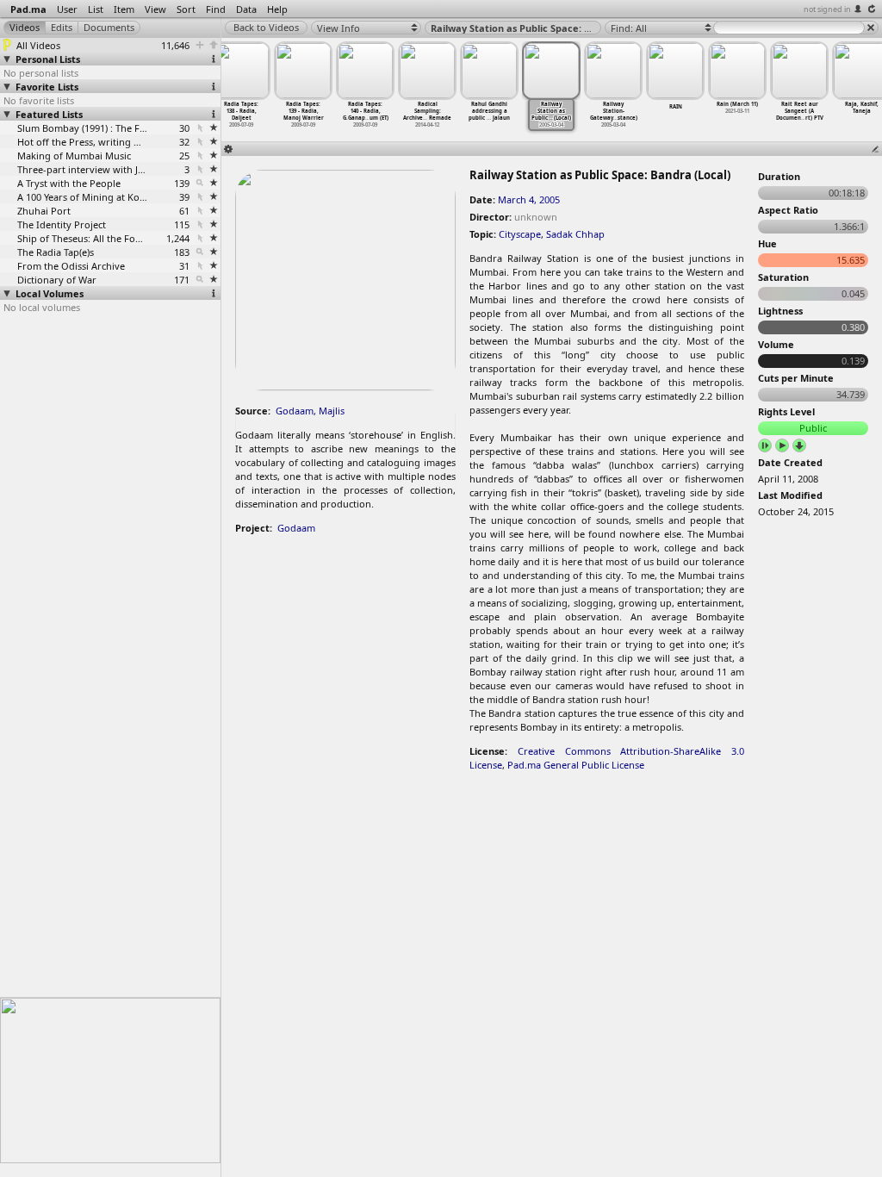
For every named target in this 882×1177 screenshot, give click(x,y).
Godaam (296, 527)
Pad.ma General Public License (575, 764)
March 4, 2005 (529, 199)
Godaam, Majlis (310, 410)
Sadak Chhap (575, 233)
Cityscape (520, 233)
